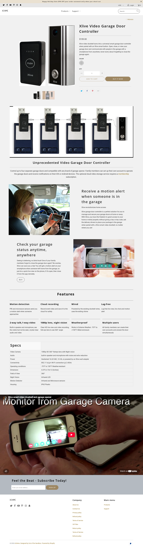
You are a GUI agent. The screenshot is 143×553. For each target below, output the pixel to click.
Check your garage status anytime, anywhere (35, 249)
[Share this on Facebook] (87, 91)
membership (123, 174)
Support (75, 11)
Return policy (77, 528)
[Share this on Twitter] (81, 91)
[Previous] (13, 55)
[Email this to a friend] (98, 91)
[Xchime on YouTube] (10, 5)
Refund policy (77, 516)
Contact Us (76, 509)
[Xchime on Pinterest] (14, 5)
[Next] (73, 55)
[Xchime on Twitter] (4, 5)
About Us (76, 505)
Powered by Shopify (48, 543)
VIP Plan (75, 524)
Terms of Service (78, 532)
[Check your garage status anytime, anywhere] (103, 258)
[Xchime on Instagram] (17, 5)
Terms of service (78, 520)
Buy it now (118, 79)
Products (65, 11)
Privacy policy (77, 512)
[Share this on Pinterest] (92, 91)
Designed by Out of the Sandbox (30, 543)
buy (20, 280)
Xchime (5, 10)
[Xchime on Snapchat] (20, 5)
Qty (80, 69)
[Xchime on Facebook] (7, 5)
